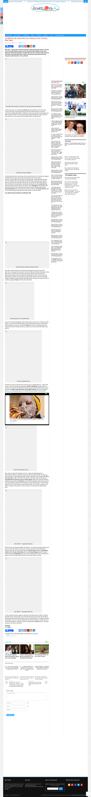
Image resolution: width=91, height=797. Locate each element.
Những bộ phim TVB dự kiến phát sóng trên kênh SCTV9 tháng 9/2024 (57, 158)
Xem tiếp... (7, 789)
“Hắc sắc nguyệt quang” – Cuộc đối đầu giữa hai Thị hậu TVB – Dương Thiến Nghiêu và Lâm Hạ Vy (56, 123)
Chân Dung (26, 35)
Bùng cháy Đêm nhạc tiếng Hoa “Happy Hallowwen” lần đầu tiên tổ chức (72, 169)
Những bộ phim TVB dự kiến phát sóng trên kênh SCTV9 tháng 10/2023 (57, 255)
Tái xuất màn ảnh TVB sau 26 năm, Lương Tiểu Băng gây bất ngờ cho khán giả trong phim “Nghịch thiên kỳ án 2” (57, 207)
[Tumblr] (1, 17)
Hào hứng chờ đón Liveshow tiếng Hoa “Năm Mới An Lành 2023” (71, 164)
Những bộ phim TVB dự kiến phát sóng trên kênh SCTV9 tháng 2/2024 (57, 225)
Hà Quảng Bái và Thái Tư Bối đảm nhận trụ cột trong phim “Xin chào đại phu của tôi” (56, 260)
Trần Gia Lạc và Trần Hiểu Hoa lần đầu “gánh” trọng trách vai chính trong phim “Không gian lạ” (27, 1)
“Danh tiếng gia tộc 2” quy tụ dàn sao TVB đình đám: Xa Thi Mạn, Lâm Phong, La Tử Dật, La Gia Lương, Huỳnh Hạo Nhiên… (56, 190)
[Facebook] (75, 62)
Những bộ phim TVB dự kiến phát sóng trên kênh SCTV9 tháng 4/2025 (57, 98)
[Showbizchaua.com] (45, 7)
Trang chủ (9, 35)
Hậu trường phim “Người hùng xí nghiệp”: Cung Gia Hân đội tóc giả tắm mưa (56, 130)
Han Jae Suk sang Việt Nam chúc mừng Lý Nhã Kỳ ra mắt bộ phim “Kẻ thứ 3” (12, 678)
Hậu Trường (17, 35)
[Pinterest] (1, 14)
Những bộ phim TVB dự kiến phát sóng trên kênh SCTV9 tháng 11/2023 (57, 236)
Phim (32, 35)
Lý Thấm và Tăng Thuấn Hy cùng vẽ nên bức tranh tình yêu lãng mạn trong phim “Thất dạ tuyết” (57, 136)
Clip (52, 35)
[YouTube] (81, 62)
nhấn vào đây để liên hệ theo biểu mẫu (35, 786)
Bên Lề (45, 35)
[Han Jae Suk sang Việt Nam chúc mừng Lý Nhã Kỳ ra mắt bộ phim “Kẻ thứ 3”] (12, 670)
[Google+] (72, 62)
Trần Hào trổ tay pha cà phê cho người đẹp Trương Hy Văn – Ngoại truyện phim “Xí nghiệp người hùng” (56, 152)
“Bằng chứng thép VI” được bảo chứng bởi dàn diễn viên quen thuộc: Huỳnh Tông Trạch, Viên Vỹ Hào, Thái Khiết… (56, 164)
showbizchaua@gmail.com (30, 785)
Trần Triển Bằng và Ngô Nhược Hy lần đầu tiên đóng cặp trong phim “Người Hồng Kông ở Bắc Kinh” (56, 249)
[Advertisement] (45, 23)
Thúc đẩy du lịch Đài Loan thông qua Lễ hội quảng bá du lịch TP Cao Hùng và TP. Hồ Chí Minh (57, 116)
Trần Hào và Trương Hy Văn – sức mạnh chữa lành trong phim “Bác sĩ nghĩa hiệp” (56, 86)
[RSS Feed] (69, 62)
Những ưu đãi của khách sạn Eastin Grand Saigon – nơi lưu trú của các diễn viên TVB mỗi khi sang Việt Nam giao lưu (72, 192)
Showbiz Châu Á (12, 635)
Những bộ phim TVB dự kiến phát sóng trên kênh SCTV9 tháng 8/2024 (57, 171)
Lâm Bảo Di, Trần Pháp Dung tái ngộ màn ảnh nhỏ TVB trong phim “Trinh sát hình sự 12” (56, 92)
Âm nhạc (39, 35)
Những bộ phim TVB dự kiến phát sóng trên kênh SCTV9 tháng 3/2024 (57, 220)
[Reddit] (1, 20)
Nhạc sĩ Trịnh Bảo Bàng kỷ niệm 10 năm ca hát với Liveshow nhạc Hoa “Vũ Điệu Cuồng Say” (56, 177)
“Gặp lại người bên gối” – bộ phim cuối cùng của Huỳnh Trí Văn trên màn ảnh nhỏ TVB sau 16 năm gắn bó (56, 214)
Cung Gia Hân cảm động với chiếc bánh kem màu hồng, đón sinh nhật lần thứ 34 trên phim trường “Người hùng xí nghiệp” (56, 144)
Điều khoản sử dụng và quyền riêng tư (79, 795)
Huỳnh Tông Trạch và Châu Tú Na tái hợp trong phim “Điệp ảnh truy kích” (56, 231)
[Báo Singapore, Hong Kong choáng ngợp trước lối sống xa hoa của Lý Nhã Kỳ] (42, 670)
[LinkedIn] (1, 23)
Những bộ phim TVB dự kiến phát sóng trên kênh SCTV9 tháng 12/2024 (67, 1)
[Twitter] (78, 62)
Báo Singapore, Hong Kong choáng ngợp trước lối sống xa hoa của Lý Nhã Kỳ (41, 678)
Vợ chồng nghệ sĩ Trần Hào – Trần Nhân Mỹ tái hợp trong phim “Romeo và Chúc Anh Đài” (56, 242)
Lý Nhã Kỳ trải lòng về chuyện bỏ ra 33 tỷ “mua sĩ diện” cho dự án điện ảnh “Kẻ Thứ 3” (27, 678)
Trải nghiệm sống (59, 35)
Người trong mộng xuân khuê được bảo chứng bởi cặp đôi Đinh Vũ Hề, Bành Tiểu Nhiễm (56, 183)
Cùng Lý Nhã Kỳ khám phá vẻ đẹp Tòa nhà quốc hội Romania (72, 178)
